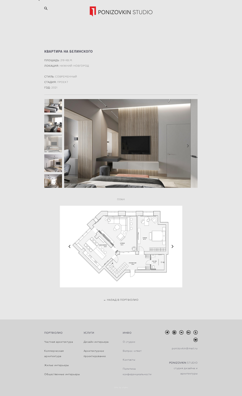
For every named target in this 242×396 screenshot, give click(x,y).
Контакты (129, 359)
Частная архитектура (58, 341)
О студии (129, 341)
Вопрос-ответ (132, 350)
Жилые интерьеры (56, 365)
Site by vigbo (121, 387)
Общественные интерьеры (62, 374)
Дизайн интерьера (96, 341)
